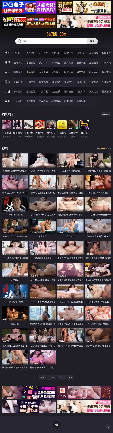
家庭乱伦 (30, 91)
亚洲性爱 (18, 72)
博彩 (7, 53)
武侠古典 (56, 91)
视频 (7, 62)
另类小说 (81, 91)
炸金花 (81, 53)
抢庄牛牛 (106, 53)
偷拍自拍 (30, 72)
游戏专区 (56, 53)
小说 (7, 91)
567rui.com (56, 34)
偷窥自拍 (18, 81)
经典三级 (81, 72)
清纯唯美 (81, 81)
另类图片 (106, 81)
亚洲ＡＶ (18, 62)
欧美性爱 (56, 72)
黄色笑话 (93, 91)
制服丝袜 (68, 72)
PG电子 (18, 53)
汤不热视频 (55, 101)
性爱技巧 (106, 91)
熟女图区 (93, 81)
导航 (7, 101)
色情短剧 (81, 101)
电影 (7, 72)
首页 (42, 377)
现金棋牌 (93, 53)
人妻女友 (43, 91)
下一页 (61, 377)
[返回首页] (108, 427)
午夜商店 (30, 101)
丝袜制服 (81, 62)
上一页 (52, 377)
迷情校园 (68, 91)
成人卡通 (43, 72)
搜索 (92, 41)
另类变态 (106, 72)
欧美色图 (43, 81)
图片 (7, 82)
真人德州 (30, 53)
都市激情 (18, 91)
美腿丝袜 (68, 81)
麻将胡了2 (69, 53)
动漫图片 (56, 81)
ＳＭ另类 (106, 62)
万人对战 (43, 53)
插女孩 (18, 101)
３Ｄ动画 (56, 62)
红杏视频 (68, 101)
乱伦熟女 (93, 72)
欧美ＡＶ (43, 62)
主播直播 (93, 62)
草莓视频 (43, 101)
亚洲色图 (30, 81)
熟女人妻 (68, 62)
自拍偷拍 (30, 62)
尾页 (70, 377)
